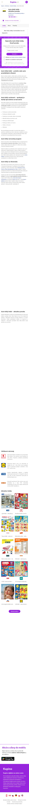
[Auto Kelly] (4, 12)
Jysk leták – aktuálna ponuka (7, 504)
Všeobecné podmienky (17, 801)
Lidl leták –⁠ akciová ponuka (21, 594)
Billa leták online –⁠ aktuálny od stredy (21, 527)
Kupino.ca (10, 796)
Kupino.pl (19, 796)
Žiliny (6, 169)
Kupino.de (16, 796)
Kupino (2, 5)
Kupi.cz (13, 796)
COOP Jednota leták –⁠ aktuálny (7, 572)
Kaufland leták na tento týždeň (21, 504)
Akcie (9, 25)
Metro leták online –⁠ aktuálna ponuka (7, 549)
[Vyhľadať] (26, 2)
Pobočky (15, 25)
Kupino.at (6, 796)
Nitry (16, 169)
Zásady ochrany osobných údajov (18, 57)
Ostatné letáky (13, 5)
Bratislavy (20, 167)
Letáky (4, 25)
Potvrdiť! (14, 54)
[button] (9, 17)
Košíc (24, 167)
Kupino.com (22, 796)
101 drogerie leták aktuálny (21, 572)
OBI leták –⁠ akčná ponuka (21, 549)
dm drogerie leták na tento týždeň (7, 594)
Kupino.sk (15, 179)
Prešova (3, 169)
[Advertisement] (14, 247)
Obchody (7, 5)
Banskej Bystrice (11, 169)
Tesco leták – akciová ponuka (7, 527)
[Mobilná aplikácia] (7, 759)
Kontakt (8, 801)
